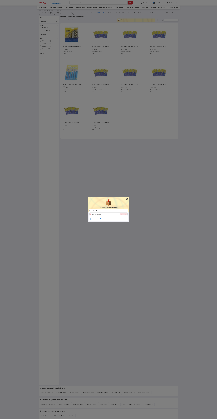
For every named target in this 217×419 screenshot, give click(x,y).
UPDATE (123, 214)
